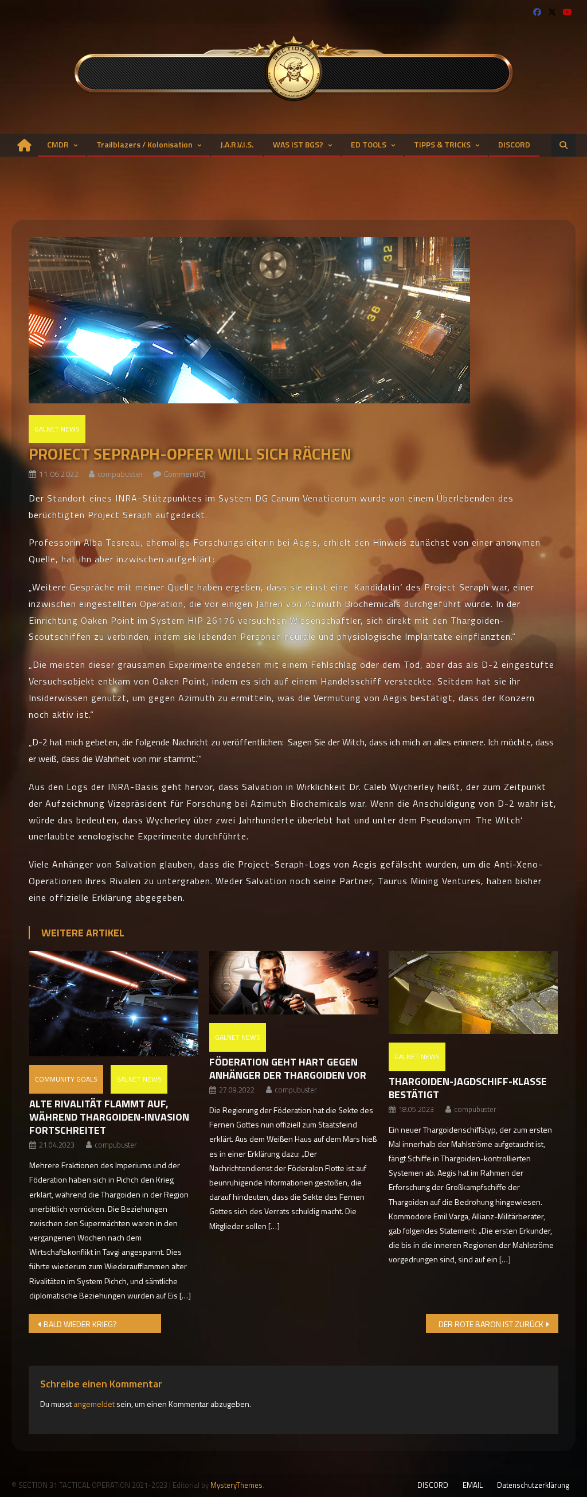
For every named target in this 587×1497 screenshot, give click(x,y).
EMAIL (473, 1485)
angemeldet (94, 1404)
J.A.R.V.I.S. (236, 144)
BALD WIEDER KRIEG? (80, 1324)
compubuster (120, 474)
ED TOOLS (368, 144)
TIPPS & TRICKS (442, 144)
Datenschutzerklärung (533, 1485)
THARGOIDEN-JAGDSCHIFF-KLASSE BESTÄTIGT (468, 1088)
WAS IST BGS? (298, 144)
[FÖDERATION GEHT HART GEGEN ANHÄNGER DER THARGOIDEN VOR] (293, 982)
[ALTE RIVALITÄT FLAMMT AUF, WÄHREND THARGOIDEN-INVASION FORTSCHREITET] (113, 1003)
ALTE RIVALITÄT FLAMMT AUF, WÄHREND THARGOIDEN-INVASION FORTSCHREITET (109, 1117)
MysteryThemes (236, 1485)
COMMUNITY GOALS (66, 1079)
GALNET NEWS (57, 428)
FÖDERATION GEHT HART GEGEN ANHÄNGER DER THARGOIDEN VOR (287, 1068)
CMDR (58, 144)
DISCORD (514, 144)
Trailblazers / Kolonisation (144, 144)
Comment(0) (185, 474)
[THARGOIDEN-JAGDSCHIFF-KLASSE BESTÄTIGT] (473, 992)
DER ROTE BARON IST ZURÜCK (491, 1324)
